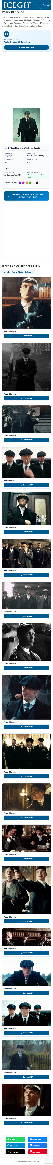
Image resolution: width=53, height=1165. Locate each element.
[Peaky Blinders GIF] (26, 303)
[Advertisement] (26, 80)
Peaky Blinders (10, 331)
